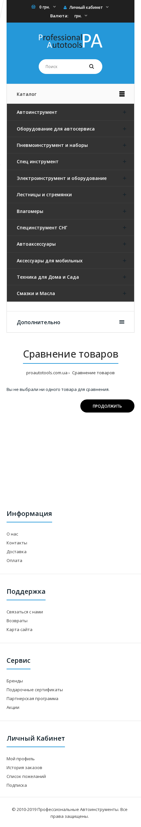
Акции (13, 707)
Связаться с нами (25, 612)
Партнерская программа (32, 698)
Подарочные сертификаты (35, 690)
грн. (78, 16)
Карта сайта (19, 629)
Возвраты (17, 621)
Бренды (15, 681)
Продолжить (107, 406)
